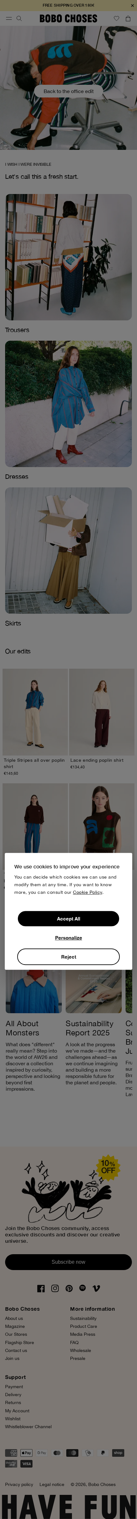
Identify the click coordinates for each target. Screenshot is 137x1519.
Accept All (68, 918)
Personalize (68, 937)
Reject (68, 957)
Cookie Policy (87, 892)
